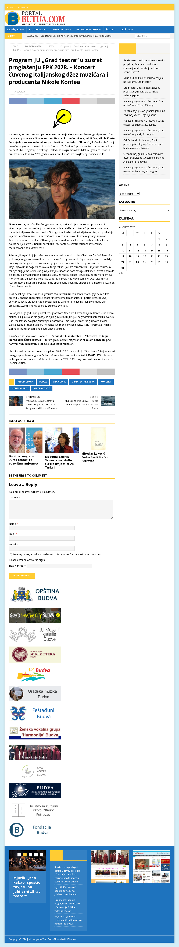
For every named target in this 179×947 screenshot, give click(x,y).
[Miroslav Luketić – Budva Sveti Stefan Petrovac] (98, 439)
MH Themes (70, 939)
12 (137, 250)
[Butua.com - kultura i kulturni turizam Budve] (35, 24)
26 (137, 262)
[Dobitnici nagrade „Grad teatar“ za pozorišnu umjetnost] (25, 440)
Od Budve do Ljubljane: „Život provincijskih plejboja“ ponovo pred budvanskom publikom (143, 144)
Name (13, 523)
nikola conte (42, 388)
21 (152, 256)
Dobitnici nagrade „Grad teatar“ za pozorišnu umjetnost (23, 459)
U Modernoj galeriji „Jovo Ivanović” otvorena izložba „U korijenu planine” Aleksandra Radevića (144, 157)
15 (159, 250)
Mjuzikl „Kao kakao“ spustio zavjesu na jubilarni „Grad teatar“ (27, 886)
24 (122, 262)
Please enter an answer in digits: (27, 560)
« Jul (121, 272)
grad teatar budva (83, 381)
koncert (106, 381)
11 (130, 250)
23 (166, 256)
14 (152, 250)
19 (137, 256)
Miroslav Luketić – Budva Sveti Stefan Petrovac (94, 457)
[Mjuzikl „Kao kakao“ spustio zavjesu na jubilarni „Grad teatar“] (27, 860)
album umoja (25, 381)
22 (159, 256)
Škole (109, 29)
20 (144, 256)
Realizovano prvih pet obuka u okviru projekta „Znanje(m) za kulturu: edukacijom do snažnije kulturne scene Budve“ (67, 874)
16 (166, 250)
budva (43, 381)
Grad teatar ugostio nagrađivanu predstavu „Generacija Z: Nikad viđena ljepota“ (141, 91)
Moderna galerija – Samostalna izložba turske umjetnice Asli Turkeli (60, 462)
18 (130, 256)
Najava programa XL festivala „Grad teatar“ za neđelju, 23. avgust (68, 920)
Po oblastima (61, 29)
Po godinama (37, 29)
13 (144, 250)
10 (122, 250)
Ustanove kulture (87, 29)
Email (12, 534)
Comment (14, 497)
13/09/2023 (19, 91)
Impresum (23, 7)
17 (122, 256)
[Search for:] (152, 35)
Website (13, 544)
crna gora (59, 381)
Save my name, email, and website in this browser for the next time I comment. (57, 554)
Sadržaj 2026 (14, 29)
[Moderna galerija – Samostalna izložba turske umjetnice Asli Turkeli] (62, 440)
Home (10, 7)
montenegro (19, 388)
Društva (126, 29)
